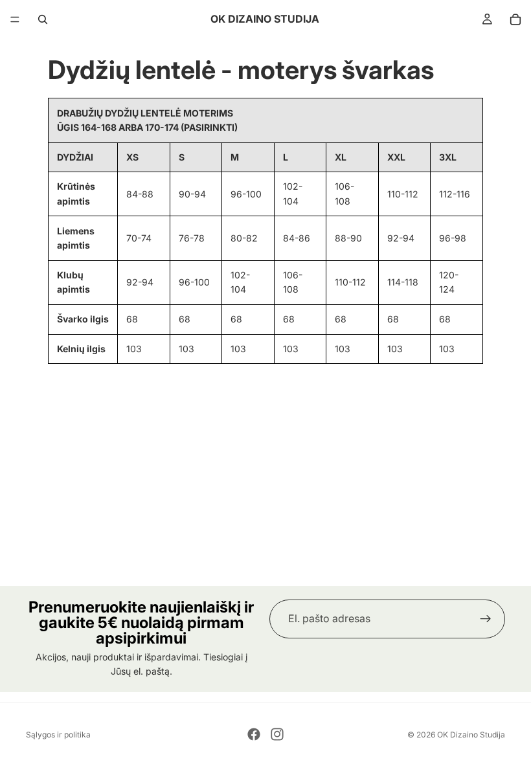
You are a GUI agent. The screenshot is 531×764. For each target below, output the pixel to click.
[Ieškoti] (42, 19)
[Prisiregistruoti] (485, 619)
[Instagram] (277, 734)
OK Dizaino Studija (471, 734)
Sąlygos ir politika (58, 734)
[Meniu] (15, 19)
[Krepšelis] (515, 19)
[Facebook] (254, 734)
